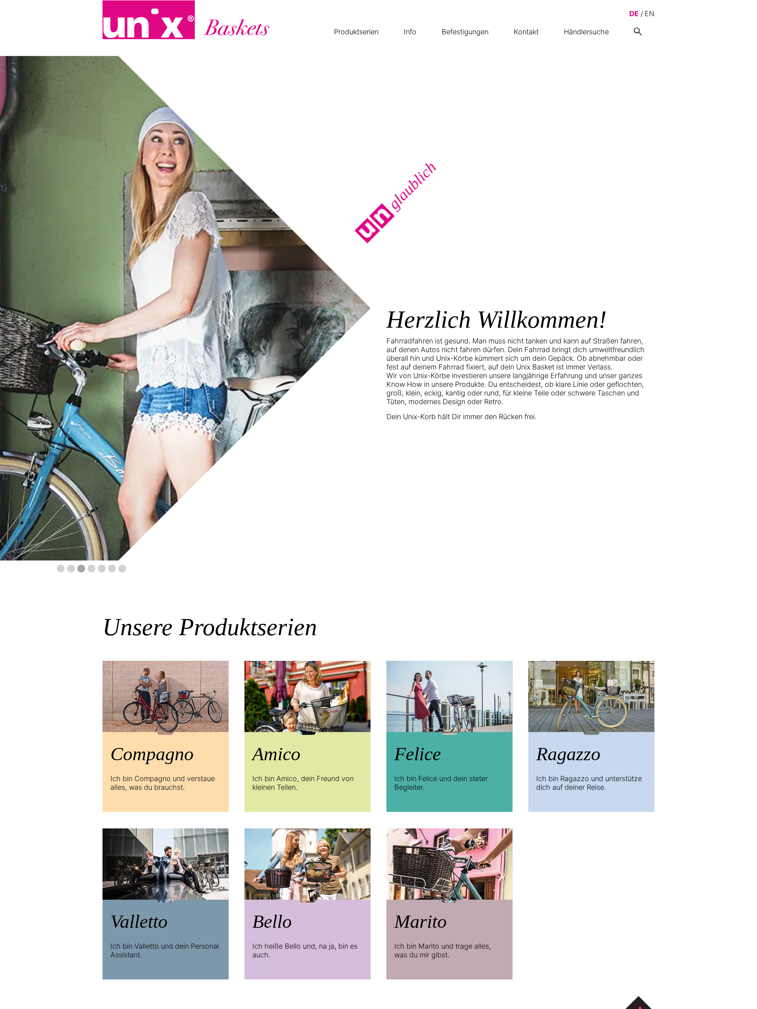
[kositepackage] (186, 19)
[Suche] (637, 31)
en (649, 13)
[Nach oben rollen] (738, 990)
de (634, 13)
